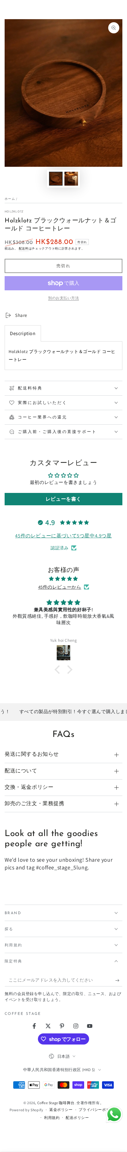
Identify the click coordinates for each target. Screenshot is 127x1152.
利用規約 (51, 1117)
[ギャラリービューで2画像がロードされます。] (71, 179)
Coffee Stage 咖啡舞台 (56, 1102)
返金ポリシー (61, 1109)
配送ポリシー (77, 1117)
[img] (63, 578)
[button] (59, 669)
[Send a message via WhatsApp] (114, 1114)
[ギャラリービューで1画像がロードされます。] (56, 179)
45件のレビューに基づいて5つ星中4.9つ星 (63, 535)
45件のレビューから (59, 587)
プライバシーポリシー (98, 1109)
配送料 (24, 248)
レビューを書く (63, 499)
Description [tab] (23, 333)
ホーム (10, 199)
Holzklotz (14, 211)
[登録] (118, 980)
